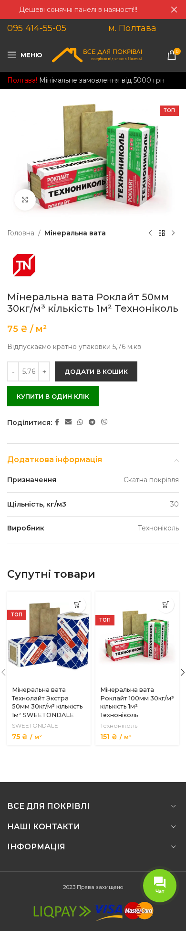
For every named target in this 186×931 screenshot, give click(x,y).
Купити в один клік (53, 396)
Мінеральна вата (75, 233)
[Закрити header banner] (174, 9)
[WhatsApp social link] (80, 422)
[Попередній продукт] (150, 233)
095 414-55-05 (36, 28)
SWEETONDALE (35, 725)
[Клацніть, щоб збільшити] (25, 200)
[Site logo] (97, 54)
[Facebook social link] (57, 422)
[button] (77, 604)
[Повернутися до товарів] (161, 233)
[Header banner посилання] (78, 9)
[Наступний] (173, 233)
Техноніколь (118, 725)
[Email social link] (68, 422)
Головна (20, 233)
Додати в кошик (96, 371)
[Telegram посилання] (92, 422)
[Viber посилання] (104, 422)
